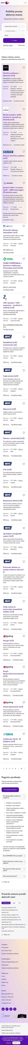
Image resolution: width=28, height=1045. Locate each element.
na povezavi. (6, 850)
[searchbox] (14, 35)
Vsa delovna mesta (19, 101)
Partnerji (4, 979)
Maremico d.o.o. (7, 145)
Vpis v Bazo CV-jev (7, 950)
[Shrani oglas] (24, 68)
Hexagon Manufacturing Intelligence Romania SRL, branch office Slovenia (13, 215)
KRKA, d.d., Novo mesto (9, 287)
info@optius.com (6, 1003)
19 (21, 768)
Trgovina (4, 912)
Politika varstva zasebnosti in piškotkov (11, 1033)
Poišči (15, 40)
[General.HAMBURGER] (25, 3)
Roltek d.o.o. (6, 175)
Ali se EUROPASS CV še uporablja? (12, 856)
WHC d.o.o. (6, 362)
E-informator (5, 947)
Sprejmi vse (16, 1042)
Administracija (5, 922)
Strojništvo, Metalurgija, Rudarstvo (10, 919)
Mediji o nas (5, 982)
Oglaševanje (5, 965)
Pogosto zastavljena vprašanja (10, 953)
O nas (3, 976)
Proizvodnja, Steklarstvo (7, 907)
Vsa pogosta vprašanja (10, 789)
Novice (3, 985)
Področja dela (6, 903)
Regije (13, 903)
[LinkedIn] (3, 1009)
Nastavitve (8, 1042)
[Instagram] (10, 1009)
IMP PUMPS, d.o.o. (8, 250)
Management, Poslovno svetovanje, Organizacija (13, 927)
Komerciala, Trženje (6, 931)
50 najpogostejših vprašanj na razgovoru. (11, 797)
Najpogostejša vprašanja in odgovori (14, 19)
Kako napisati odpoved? (10, 876)
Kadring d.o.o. (7, 660)
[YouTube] (14, 1009)
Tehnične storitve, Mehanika (8, 910)
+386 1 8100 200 (6, 1000)
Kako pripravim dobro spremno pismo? (12, 869)
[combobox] (14, 30)
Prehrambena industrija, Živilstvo (9, 917)
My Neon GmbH (7, 101)
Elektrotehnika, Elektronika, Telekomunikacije (12, 924)
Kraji (19, 903)
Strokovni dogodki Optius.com (10, 962)
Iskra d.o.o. (6, 759)
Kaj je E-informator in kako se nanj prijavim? (12, 862)
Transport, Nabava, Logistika (8, 915)
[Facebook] (7, 1009)
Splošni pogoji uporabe (7, 1030)
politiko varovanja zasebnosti (14, 1040)
